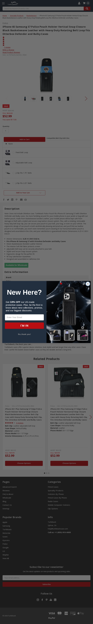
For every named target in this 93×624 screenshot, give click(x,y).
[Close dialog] (88, 284)
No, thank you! (24, 334)
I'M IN (24, 326)
